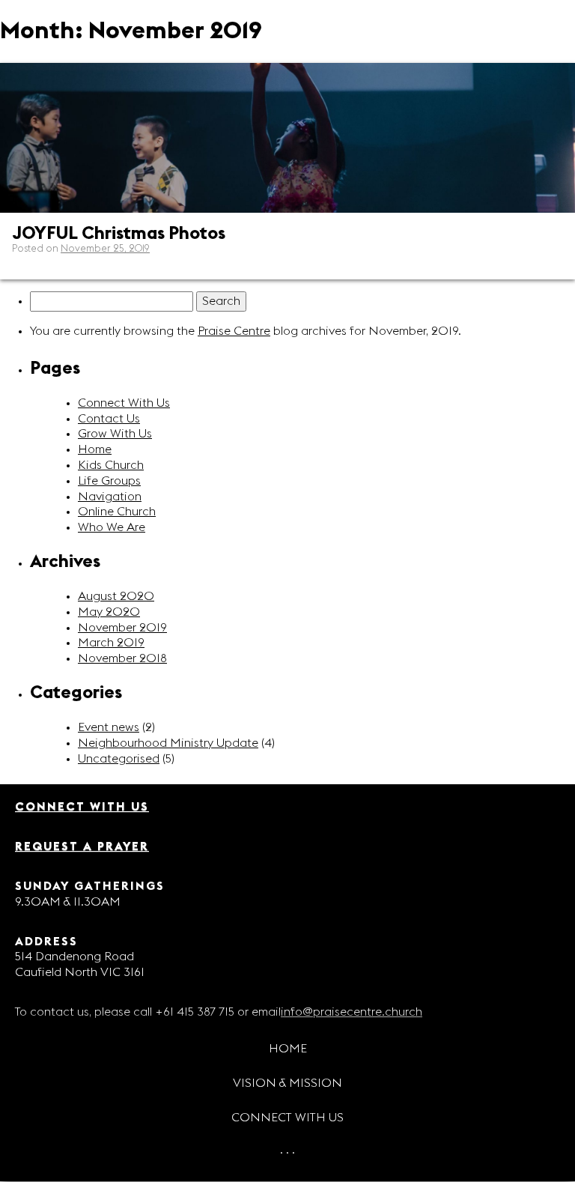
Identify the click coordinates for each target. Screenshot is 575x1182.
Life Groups (109, 481)
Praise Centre (234, 331)
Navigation (110, 497)
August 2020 (116, 596)
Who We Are (111, 527)
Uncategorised (118, 759)
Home (288, 1049)
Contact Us (109, 419)
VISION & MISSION (287, 1083)
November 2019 (122, 628)
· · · (287, 1152)
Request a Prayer (82, 846)
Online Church (117, 512)
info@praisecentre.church (351, 1012)
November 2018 (122, 658)
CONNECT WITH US (287, 1118)
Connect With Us (124, 403)
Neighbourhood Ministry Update (168, 743)
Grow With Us (115, 434)
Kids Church (111, 465)
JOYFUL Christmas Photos (118, 234)
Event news (108, 727)
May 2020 (109, 612)
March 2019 (111, 643)
